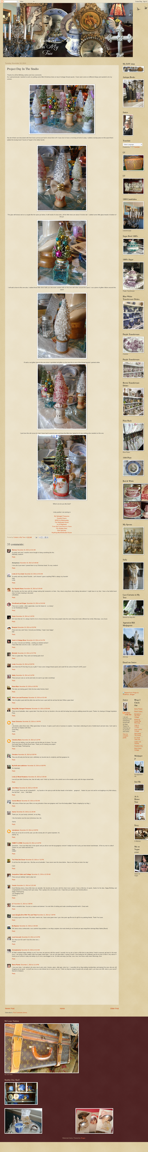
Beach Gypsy (138, 711)
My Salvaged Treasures (62, 516)
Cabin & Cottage (136, 726)
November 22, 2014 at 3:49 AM (29, 926)
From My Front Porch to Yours (62, 526)
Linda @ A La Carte (18, 574)
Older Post (114, 1009)
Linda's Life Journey (137, 742)
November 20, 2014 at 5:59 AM (37, 777)
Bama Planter (16, 964)
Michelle (14, 653)
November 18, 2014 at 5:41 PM (36, 640)
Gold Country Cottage (138, 730)
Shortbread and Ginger (19, 603)
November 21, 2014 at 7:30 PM (46, 915)
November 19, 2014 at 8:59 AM (41, 708)
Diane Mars (15, 686)
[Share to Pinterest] (47, 537)
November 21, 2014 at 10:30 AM (41, 874)
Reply (13, 557)
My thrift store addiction (19, 765)
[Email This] (40, 537)
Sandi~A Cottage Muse (19, 640)
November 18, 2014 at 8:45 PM (29, 686)
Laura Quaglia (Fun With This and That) (24, 915)
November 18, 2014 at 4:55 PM (27, 627)
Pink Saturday (62, 530)
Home (62, 1009)
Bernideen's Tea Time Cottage (137, 715)
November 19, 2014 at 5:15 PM (31, 740)
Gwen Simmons (17, 721)
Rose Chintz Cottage (138, 749)
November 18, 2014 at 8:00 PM (25, 664)
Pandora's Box (138, 746)
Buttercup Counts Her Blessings (137, 721)
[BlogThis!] (42, 537)
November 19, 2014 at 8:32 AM (37, 697)
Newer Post (9, 1009)
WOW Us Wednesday (62, 520)
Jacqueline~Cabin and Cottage (21, 874)
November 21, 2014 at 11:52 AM (26, 885)
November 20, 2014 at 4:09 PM (29, 830)
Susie (14, 616)
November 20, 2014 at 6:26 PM (32, 843)
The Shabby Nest (62, 528)
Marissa (14, 550)
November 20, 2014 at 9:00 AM (28, 788)
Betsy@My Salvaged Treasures (21, 708)
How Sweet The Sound (137, 734)
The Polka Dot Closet (18, 859)
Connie (14, 885)
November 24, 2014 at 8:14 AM (31, 950)
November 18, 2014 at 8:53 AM (34, 574)
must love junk (16, 937)
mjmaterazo (15, 830)
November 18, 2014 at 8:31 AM (26, 550)
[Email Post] (36, 537)
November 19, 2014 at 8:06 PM (27, 754)
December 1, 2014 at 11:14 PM (30, 964)
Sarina (14, 812)
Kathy (14, 675)
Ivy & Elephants (62, 524)
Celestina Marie (17, 740)
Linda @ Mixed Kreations (20, 777)
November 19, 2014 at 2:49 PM (32, 721)
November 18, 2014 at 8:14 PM (25, 675)
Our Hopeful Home (18, 588)
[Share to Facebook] (46, 537)
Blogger (83, 1138)
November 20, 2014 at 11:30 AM (26, 812)
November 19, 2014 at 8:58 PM (36, 765)
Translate (137, 147)
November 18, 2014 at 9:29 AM (33, 588)
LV (13, 904)
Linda (14, 664)
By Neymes (15, 926)
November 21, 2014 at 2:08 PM (23, 904)
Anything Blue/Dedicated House (62, 532)
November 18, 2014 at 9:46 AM (36, 603)
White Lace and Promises (20, 697)
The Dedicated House (62, 522)
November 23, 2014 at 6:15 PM (31, 937)
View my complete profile (125, 735)
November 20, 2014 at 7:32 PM (35, 859)
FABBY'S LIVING (17, 843)
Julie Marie (15, 788)
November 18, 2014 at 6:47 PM (27, 653)
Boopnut (14, 627)
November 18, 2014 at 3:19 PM (25, 616)
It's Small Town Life (137, 738)
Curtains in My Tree (128, 713)
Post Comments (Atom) (20, 1012)
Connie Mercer (16, 800)
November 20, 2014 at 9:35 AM (31, 800)
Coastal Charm (62, 518)
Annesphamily (16, 950)
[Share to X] (44, 537)
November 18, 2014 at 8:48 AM (29, 563)
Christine (15, 754)
